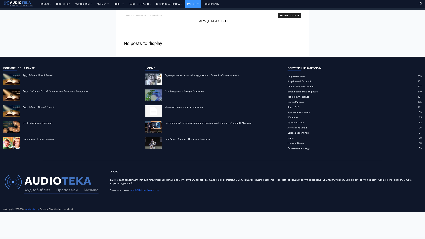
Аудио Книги (82, 3)
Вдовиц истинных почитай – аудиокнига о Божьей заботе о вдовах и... (203, 75)
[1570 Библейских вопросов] (11, 127)
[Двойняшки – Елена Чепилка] (11, 143)
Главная (128, 15)
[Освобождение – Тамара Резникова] (153, 95)
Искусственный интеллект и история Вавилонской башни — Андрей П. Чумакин (208, 123)
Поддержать (211, 3)
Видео (117, 3)
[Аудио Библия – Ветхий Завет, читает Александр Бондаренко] (11, 95)
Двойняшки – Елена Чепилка (38, 139)
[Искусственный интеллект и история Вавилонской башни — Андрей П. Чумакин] (153, 127)
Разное (191, 3)
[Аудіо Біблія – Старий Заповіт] (11, 111)
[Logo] (20, 4)
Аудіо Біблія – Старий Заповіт (39, 107)
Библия (44, 3)
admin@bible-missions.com (144, 190)
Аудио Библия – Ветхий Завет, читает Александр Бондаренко (56, 91)
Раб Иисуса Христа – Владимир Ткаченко (187, 139)
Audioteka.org (32, 209)
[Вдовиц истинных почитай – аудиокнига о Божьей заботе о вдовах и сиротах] (153, 79)
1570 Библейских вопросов (37, 123)
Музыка (101, 3)
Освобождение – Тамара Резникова (184, 91)
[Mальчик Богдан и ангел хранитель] (153, 111)
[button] (421, 4)
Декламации (140, 15)
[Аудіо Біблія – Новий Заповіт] (11, 79)
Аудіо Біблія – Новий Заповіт (38, 75)
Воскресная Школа (168, 3)
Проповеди (63, 3)
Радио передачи (139, 3)
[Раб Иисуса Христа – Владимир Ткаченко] (153, 143)
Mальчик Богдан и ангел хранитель (184, 107)
